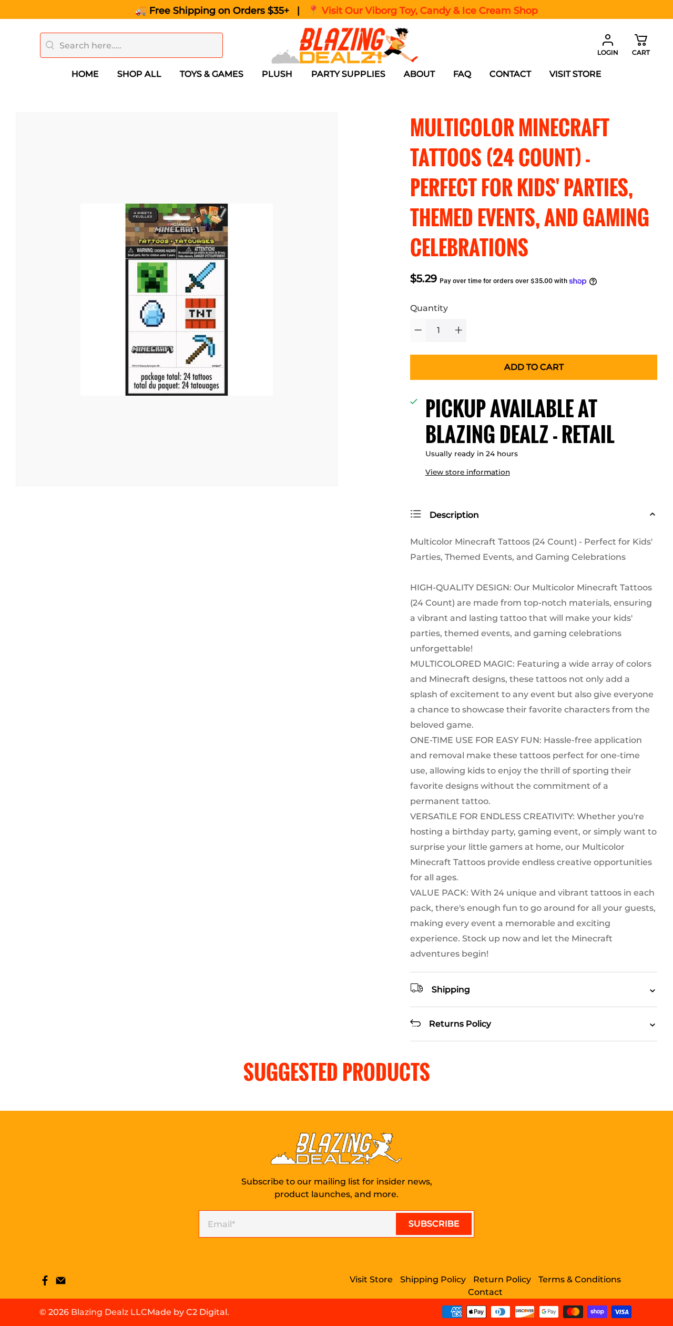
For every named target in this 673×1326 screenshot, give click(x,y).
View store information (467, 472)
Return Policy (502, 1279)
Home (85, 74)
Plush (277, 74)
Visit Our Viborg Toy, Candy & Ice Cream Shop (430, 10)
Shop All (139, 74)
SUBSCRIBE (434, 1224)
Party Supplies (348, 74)
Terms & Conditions (579, 1279)
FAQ (462, 74)
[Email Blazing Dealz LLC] (60, 1283)
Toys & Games (211, 74)
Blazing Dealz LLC (109, 1312)
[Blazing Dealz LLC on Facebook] (44, 1283)
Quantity (429, 308)
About (419, 74)
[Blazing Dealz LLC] (345, 45)
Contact (510, 74)
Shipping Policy (433, 1279)
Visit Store (575, 74)
